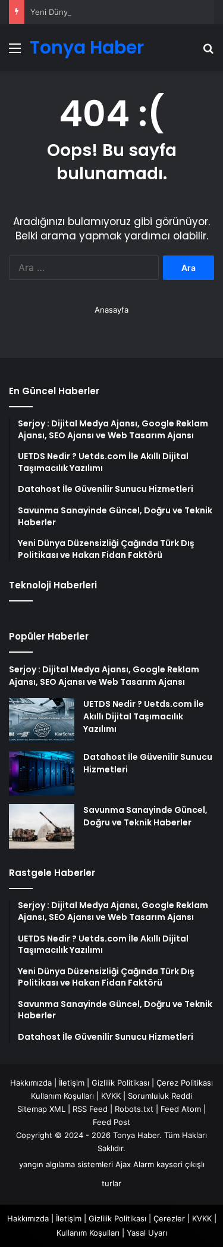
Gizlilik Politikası (120, 1082)
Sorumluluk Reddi (160, 1096)
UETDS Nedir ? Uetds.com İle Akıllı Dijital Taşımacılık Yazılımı (143, 716)
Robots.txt (134, 1109)
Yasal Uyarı (147, 1232)
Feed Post (111, 1122)
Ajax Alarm (134, 1164)
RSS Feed (90, 1109)
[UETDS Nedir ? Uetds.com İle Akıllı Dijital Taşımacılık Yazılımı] (41, 720)
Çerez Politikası (184, 1082)
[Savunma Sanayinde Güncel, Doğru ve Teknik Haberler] (41, 826)
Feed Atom (181, 1109)
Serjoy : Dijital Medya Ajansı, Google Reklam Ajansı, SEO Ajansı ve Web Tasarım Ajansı (104, 675)
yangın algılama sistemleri (66, 1164)
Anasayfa (111, 309)
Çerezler (169, 1218)
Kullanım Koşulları (62, 1096)
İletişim (71, 1082)
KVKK (111, 1096)
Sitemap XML (41, 1109)
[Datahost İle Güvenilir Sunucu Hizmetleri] (41, 773)
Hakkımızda (31, 1082)
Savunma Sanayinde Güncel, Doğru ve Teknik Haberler (145, 816)
